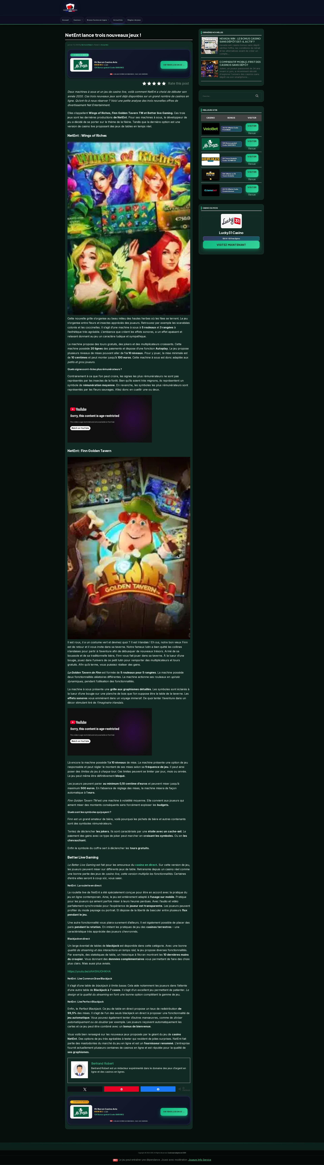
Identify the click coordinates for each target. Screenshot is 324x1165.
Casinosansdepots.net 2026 (177, 1153)
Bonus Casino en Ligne (97, 20)
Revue (252, 133)
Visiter (252, 126)
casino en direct (146, 864)
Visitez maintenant (231, 244)
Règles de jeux (134, 20)
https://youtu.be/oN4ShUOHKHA (89, 971)
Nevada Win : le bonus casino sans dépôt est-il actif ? (240, 40)
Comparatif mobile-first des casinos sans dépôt (240, 63)
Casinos (77, 20)
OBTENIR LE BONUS (174, 65)
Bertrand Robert (87, 45)
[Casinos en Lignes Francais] (70, 7)
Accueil (65, 20)
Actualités (118, 20)
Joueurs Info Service (199, 1159)
